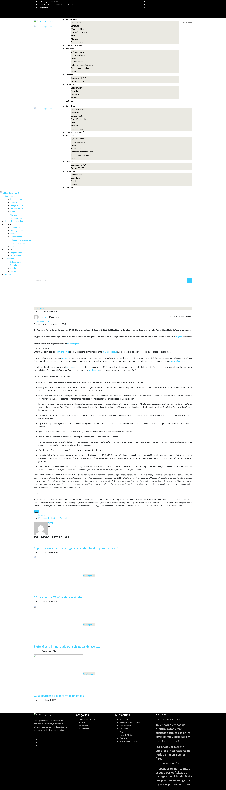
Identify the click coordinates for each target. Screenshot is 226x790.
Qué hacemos (77, 22)
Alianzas (74, 38)
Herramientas (77, 61)
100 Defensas (125, 725)
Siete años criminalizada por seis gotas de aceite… (67, 646)
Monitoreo (124, 719)
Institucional (84, 728)
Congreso (123, 738)
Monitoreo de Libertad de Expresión (53, 518)
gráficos (64, 357)
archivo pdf (73, 343)
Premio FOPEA (77, 81)
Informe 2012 (63, 351)
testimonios (93, 370)
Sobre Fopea (71, 19)
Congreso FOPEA (78, 78)
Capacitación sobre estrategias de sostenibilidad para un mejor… (77, 548)
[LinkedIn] (53, 320)
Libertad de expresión (75, 45)
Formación (83, 722)
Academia (124, 728)
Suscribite (75, 91)
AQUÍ (179, 336)
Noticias (69, 100)
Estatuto (75, 25)
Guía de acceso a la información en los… (60, 695)
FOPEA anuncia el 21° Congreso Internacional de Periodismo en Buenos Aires (173, 752)
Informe (41, 514)
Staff (73, 35)
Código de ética (77, 29)
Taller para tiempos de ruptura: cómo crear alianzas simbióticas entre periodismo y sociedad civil (173, 731)
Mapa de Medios (126, 734)
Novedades (83, 725)
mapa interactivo (110, 351)
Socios (74, 97)
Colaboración (76, 87)
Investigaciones (78, 55)
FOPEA (50, 523)
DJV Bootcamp (77, 51)
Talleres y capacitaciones (82, 64)
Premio (122, 731)
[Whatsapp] (55, 320)
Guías (73, 58)
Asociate (75, 94)
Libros (73, 71)
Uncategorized (49, 295)
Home (38, 295)
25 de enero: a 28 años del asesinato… (59, 597)
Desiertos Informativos (129, 741)
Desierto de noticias (80, 68)
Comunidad (71, 84)
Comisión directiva (79, 32)
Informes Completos (178, 361)
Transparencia (77, 42)
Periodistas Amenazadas (130, 722)
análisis (70, 367)
